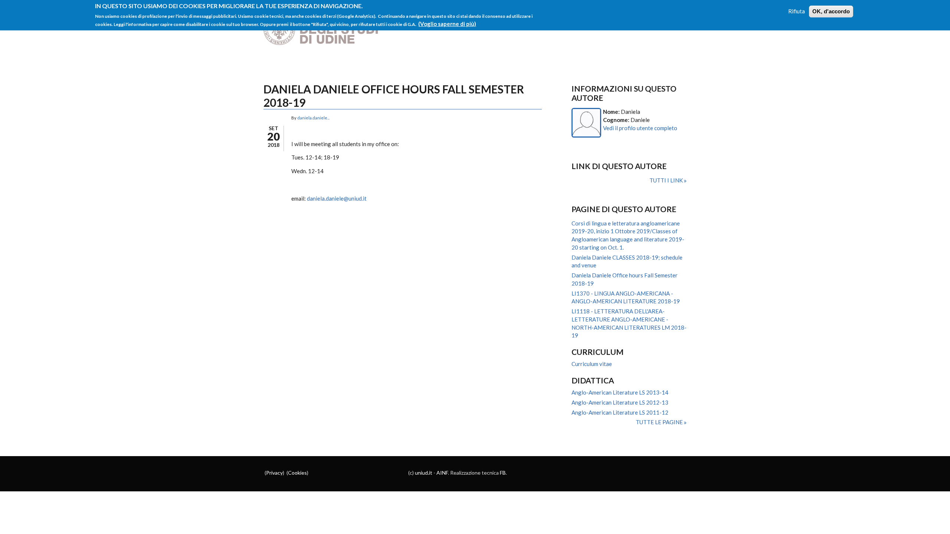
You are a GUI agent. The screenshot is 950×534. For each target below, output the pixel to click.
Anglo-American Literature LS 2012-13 (619, 402)
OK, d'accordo (831, 11)
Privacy (274, 472)
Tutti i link (666, 180)
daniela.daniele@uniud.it (337, 198)
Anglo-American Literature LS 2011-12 (619, 412)
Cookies (297, 472)
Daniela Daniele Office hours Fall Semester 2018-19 (624, 279)
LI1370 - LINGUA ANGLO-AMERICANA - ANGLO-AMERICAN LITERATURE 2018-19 (625, 297)
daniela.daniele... (313, 117)
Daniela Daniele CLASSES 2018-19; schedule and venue (626, 261)
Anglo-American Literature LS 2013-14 (619, 392)
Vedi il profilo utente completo (640, 128)
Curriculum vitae (591, 363)
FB (503, 472)
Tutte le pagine (660, 422)
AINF (442, 472)
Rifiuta (796, 11)
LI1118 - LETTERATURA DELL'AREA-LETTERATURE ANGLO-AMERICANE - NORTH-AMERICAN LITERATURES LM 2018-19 (629, 323)
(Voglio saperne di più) (447, 23)
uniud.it (423, 472)
